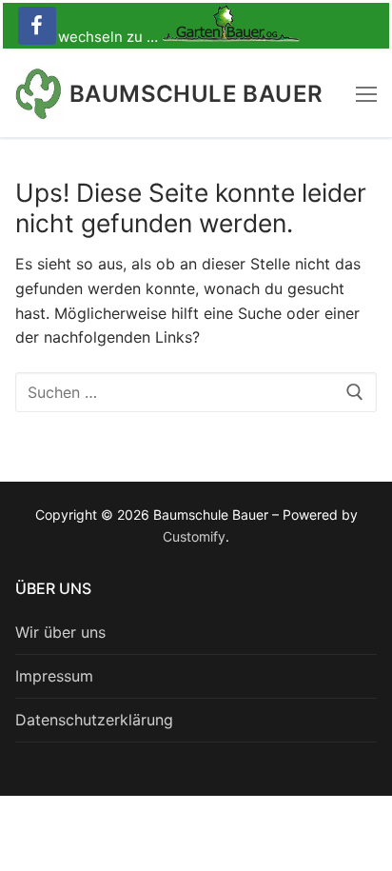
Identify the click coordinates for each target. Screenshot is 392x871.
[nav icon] (366, 94)
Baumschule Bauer (196, 94)
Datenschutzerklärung (94, 719)
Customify (194, 536)
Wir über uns (60, 632)
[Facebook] (37, 26)
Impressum (54, 675)
